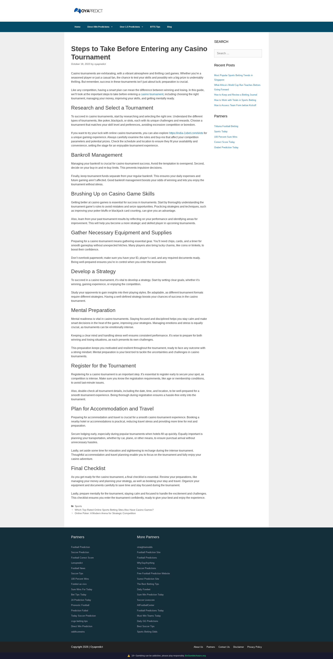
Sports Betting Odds (147, 631)
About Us (198, 647)
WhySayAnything (145, 563)
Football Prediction (80, 547)
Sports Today (221, 131)
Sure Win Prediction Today (150, 594)
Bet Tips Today (78, 594)
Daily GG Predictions (147, 621)
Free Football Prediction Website (153, 573)
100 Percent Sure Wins (225, 137)
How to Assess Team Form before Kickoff (235, 105)
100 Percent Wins (80, 579)
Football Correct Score (82, 557)
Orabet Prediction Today (226, 147)
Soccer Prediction (80, 552)
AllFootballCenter (145, 605)
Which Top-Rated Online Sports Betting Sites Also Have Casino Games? (114, 510)
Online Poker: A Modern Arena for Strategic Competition (105, 513)
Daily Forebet (143, 589)
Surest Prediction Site (148, 579)
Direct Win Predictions (98, 27)
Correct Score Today (224, 142)
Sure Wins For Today (81, 589)
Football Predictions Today (150, 610)
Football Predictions (147, 557)
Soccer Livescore (146, 600)
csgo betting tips (79, 621)
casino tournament (152, 94)
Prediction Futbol (79, 610)
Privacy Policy (254, 647)
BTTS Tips (155, 27)
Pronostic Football (80, 605)
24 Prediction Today (81, 600)
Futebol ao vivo (79, 584)
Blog (169, 27)
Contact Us (224, 647)
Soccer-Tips (77, 573)
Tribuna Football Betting (226, 126)
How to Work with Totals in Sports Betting (235, 100)
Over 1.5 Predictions (130, 27)
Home (77, 27)
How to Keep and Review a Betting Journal (235, 94)
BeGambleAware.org (195, 655)
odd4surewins (78, 631)
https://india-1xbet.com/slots (186, 133)
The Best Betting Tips (148, 584)
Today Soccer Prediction (83, 615)
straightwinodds (145, 547)
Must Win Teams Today (149, 615)
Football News (78, 568)
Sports (78, 506)
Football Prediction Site (148, 552)
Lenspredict (77, 563)
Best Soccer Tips (146, 626)
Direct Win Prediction (81, 626)
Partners (211, 647)
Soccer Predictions (146, 568)
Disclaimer (238, 647)
